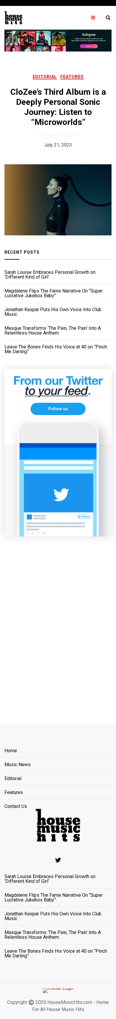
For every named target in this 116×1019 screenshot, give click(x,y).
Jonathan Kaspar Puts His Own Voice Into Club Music (52, 312)
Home (10, 750)
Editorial (45, 77)
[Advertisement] (58, 623)
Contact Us (15, 806)
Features (72, 77)
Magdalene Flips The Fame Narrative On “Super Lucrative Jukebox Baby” (53, 293)
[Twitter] (58, 860)
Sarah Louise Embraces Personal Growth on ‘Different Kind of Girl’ (49, 274)
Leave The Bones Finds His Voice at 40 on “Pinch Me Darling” (55, 349)
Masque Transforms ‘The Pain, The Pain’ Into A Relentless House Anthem (52, 330)
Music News (17, 764)
